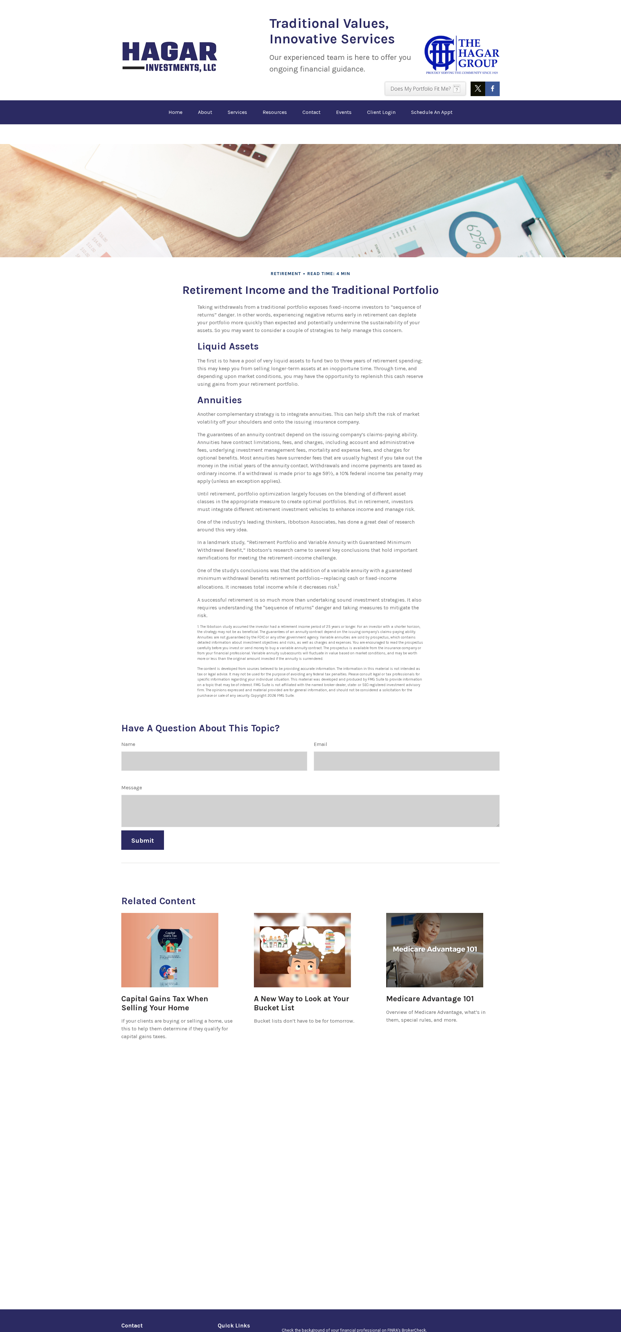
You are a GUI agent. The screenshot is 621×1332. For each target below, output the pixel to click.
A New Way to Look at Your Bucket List (301, 1003)
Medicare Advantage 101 (430, 998)
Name (128, 744)
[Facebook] (492, 89)
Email (320, 744)
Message (131, 787)
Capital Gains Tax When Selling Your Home (164, 1003)
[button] (175, 112)
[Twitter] (478, 89)
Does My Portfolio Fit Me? (420, 88)
